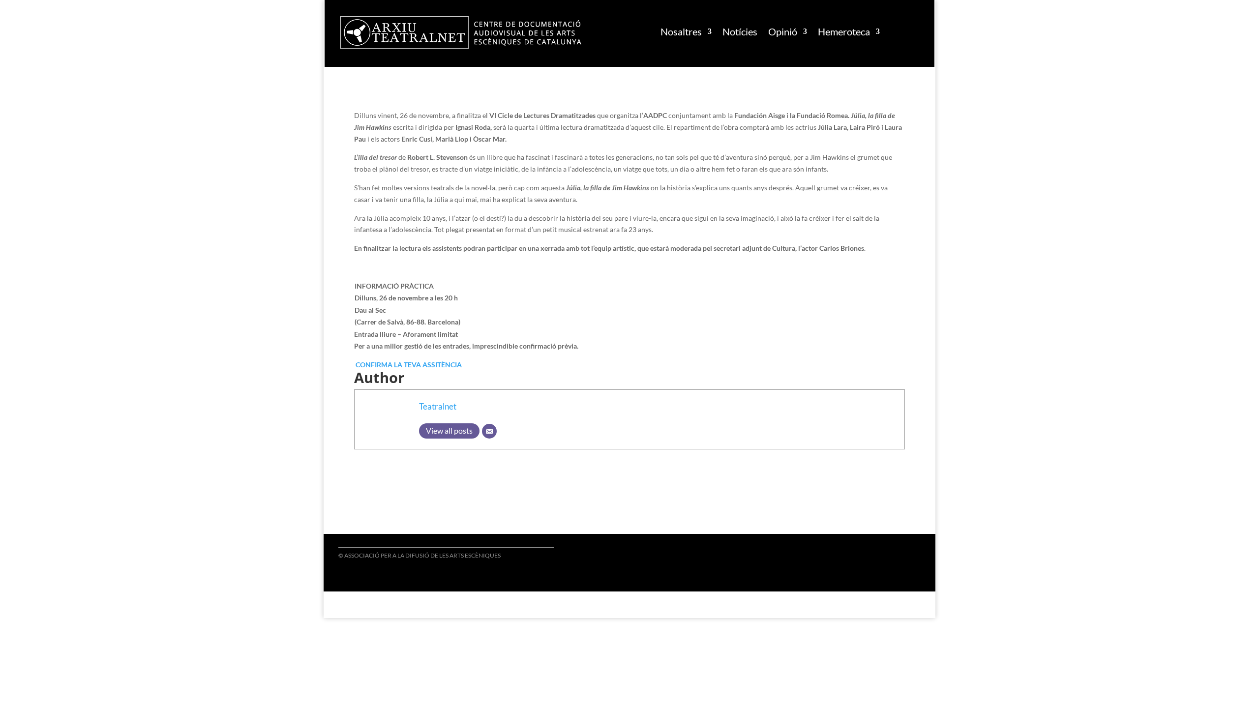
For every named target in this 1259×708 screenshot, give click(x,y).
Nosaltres (681, 31)
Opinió (782, 31)
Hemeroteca (844, 31)
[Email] (489, 431)
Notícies (739, 31)
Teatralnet (437, 406)
